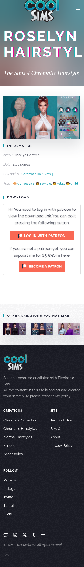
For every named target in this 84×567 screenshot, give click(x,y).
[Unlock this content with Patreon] (42, 266)
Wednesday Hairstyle (23, 329)
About (55, 437)
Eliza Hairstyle (49, 329)
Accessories (13, 454)
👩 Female (43, 183)
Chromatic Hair (31, 174)
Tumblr (9, 505)
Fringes (9, 445)
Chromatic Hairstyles (20, 429)
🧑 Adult (58, 183)
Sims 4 (48, 174)
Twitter (9, 497)
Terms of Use (61, 420)
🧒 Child (72, 183)
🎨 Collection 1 (23, 183)
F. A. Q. (55, 429)
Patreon (10, 480)
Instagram (12, 489)
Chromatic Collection (20, 420)
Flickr (8, 514)
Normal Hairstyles (18, 437)
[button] (78, 9)
